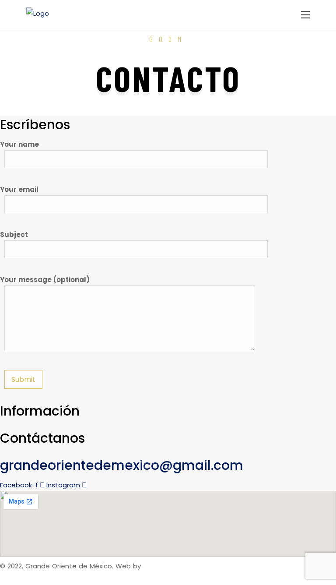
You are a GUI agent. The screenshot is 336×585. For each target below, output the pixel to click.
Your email (19, 189)
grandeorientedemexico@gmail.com (121, 465)
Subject (14, 234)
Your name (19, 144)
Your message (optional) (45, 279)
